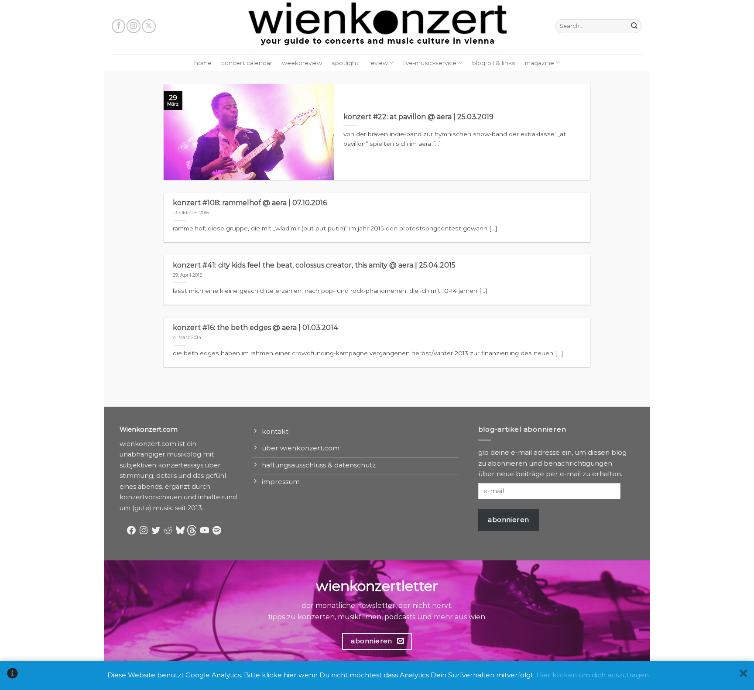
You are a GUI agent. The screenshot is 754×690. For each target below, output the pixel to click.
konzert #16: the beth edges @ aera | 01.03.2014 (256, 327)
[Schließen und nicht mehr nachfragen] (743, 675)
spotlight (345, 62)
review (378, 62)
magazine (539, 62)
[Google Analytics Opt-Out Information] (12, 675)
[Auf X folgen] (149, 26)
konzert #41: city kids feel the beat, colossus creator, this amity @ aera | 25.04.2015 (314, 265)
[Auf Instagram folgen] (134, 26)
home (203, 62)
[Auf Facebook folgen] (119, 26)
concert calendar (246, 62)
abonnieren (508, 519)
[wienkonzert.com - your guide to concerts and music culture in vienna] (377, 27)
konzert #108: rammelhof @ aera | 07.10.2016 (250, 203)
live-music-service (429, 62)
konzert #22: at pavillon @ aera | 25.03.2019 (418, 117)
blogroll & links (493, 62)
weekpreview (302, 62)
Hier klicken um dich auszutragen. (593, 675)
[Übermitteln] (634, 26)
